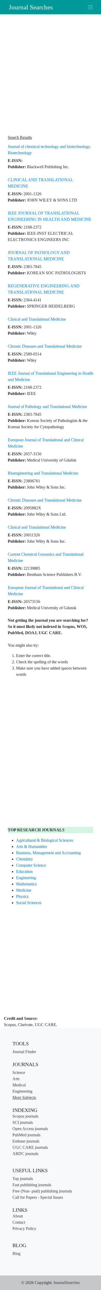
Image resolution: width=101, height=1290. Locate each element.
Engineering (26, 878)
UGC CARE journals (30, 1147)
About (17, 1216)
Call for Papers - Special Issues (37, 1197)
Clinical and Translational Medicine (37, 319)
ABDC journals (25, 1153)
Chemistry (24, 859)
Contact (18, 1222)
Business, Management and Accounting (48, 853)
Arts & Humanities (31, 846)
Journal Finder (24, 1051)
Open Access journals (30, 1128)
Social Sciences (28, 902)
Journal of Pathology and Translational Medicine (47, 406)
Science (18, 1072)
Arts (15, 1079)
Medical (19, 1085)
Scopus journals (25, 1116)
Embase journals (25, 1141)
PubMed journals (26, 1135)
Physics (22, 896)
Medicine (23, 890)
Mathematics (26, 884)
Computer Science (31, 865)
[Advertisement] (50, 75)
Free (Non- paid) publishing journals (42, 1191)
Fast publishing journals (31, 1185)
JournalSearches (66, 1282)
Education (24, 871)
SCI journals (22, 1122)
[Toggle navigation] (90, 7)
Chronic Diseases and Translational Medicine (45, 346)
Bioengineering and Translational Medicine (43, 473)
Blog (16, 1253)
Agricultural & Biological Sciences (44, 840)
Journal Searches (31, 7)
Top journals (22, 1178)
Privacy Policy (24, 1228)
